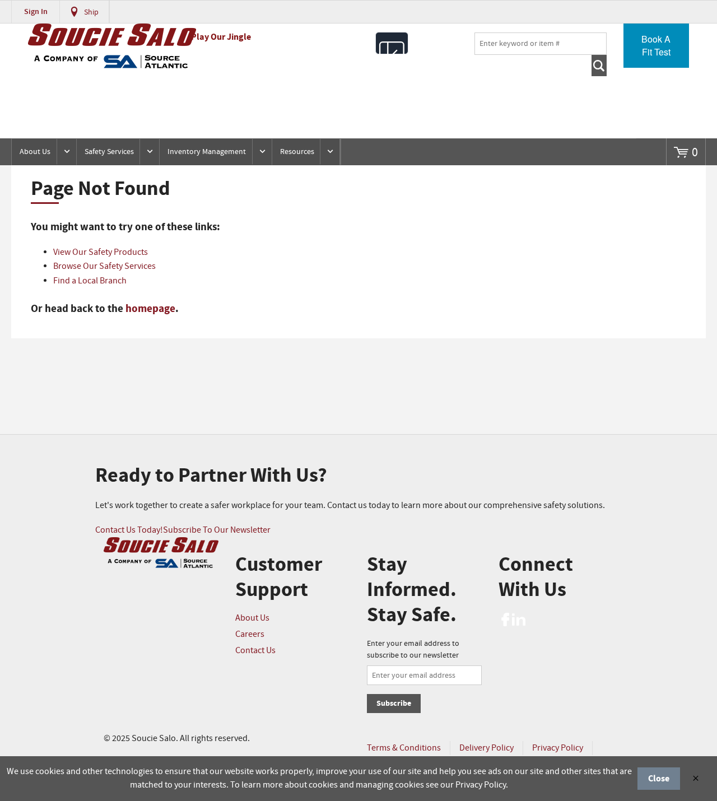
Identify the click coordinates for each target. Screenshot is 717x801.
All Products (391, 43)
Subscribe (393, 703)
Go (599, 65)
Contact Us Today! (129, 530)
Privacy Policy (557, 748)
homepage (150, 308)
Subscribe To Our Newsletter (217, 530)
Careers (249, 634)
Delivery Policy (486, 748)
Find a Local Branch (90, 281)
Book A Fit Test (656, 45)
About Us (35, 152)
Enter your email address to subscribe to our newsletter (413, 649)
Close (658, 778)
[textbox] (540, 43)
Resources (297, 152)
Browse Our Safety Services (104, 266)
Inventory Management (206, 152)
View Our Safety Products (100, 252)
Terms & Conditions (404, 748)
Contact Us (255, 650)
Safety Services (109, 152)
